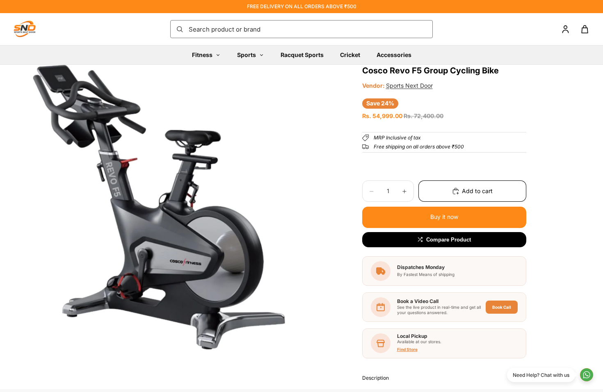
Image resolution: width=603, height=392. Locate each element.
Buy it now (444, 216)
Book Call (501, 307)
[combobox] (308, 29)
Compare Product (448, 240)
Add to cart (477, 190)
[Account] (565, 29)
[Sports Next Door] (33, 29)
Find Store (407, 349)
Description (375, 378)
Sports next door (409, 85)
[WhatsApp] (586, 374)
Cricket (350, 54)
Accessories (394, 54)
